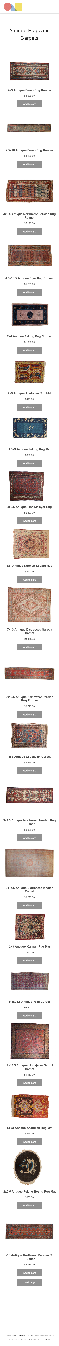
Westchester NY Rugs (39, 1339)
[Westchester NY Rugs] (12, 6)
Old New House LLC (24, 1335)
